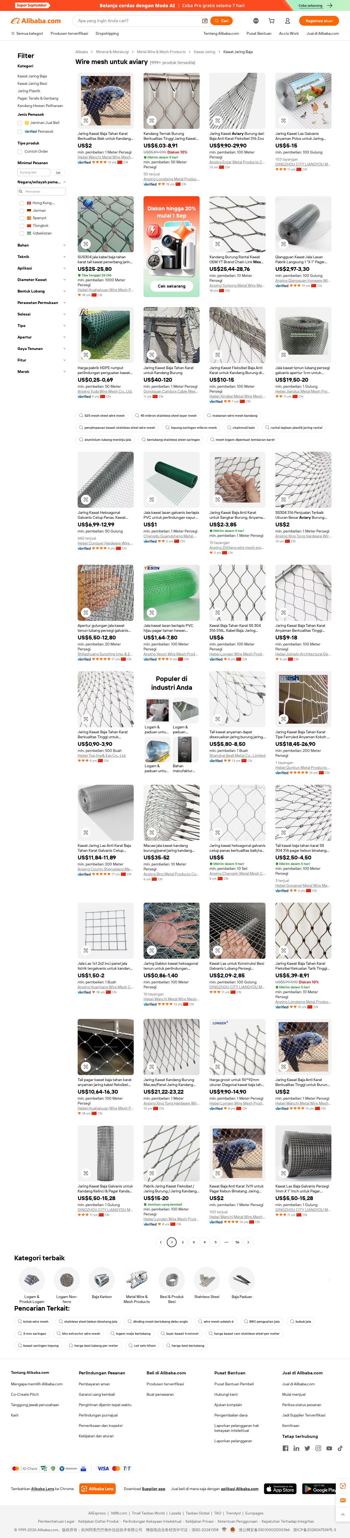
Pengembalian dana (230, 1415)
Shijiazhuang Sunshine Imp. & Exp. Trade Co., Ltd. (106, 654)
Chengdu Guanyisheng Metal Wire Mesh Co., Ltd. (172, 536)
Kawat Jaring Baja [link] (238, 52)
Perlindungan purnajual (98, 1415)
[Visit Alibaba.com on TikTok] (340, 1448)
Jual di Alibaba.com (298, 1384)
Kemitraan (290, 1425)
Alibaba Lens (42, 1489)
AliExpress (97, 1513)
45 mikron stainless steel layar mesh (169, 416)
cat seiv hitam (145, 1346)
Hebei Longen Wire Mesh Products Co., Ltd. (237, 654)
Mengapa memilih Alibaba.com (37, 1384)
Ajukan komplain (228, 1405)
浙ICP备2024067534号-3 (314, 1530)
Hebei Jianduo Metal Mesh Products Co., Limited (303, 391)
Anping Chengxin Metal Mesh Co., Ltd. (237, 873)
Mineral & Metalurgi (112, 52)
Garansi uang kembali (97, 1394)
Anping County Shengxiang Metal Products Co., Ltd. (106, 869)
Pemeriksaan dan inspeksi (100, 1425)
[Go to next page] (248, 1242)
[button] (205, 21)
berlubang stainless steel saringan (173, 440)
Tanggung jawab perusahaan (35, 1405)
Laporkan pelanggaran (233, 1441)
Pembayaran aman (94, 1384)
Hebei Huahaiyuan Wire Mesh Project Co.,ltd (106, 290)
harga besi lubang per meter (96, 1346)
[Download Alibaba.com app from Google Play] (320, 1488)
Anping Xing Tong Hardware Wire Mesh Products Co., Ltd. (303, 536)
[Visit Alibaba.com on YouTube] (329, 1448)
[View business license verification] (224, 1530)
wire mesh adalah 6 (219, 1321)
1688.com (118, 1513)
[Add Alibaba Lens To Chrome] (97, 1488)
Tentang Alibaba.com (30, 1372)
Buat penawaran (160, 1394)
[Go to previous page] (161, 1242)
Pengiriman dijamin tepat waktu (105, 1405)
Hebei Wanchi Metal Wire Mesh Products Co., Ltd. (106, 157)
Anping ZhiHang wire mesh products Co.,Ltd (237, 547)
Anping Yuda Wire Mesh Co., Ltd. (105, 391)
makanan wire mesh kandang (234, 416)
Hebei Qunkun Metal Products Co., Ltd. (303, 767)
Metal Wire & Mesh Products (161, 52)
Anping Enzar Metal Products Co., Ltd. (237, 162)
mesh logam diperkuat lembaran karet (245, 440)
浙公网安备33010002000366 (264, 1530)
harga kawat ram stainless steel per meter (247, 1334)
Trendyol (233, 1513)
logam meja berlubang (133, 1334)
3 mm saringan (34, 1334)
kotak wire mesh (35, 1321)
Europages (254, 1513)
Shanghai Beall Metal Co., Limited (237, 755)
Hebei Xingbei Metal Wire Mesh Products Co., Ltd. (237, 396)
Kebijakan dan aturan (96, 1436)
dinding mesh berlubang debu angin (160, 1321)
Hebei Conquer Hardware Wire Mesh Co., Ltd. (106, 543)
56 (237, 1242)
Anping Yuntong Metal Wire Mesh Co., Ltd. (237, 285)
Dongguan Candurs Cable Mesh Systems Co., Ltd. (172, 391)
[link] (343, 1486)
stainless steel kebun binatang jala (90, 1321)
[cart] (273, 21)
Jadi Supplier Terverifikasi (303, 1415)
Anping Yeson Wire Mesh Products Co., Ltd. (172, 654)
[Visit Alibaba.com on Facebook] (285, 1448)
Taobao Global (197, 1513)
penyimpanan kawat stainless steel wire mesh (119, 428)
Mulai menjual (293, 1394)
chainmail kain (244, 428)
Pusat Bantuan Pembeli (234, 1384)
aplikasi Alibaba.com (239, 1489)
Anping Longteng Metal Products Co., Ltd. (172, 179)
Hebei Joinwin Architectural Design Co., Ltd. (303, 654)
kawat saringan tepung (41, 1346)
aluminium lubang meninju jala (107, 440)
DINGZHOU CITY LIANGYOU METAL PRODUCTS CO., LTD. (303, 164)
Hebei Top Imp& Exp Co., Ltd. (102, 755)
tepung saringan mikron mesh (194, 428)
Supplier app (153, 1489)
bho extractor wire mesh (81, 1334)
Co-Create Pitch (25, 1394)
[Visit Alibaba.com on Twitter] (307, 1448)
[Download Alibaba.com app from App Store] (280, 1488)
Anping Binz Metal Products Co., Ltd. (172, 874)
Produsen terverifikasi (165, 1384)
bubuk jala (303, 1321)
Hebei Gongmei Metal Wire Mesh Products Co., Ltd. (303, 885)
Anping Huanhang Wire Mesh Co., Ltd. (106, 987)
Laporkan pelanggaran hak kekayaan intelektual (236, 1428)
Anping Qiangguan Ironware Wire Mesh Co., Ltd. (303, 280)
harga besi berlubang (188, 1346)
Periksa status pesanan (301, 1405)
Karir (15, 1415)
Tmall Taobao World (148, 1513)
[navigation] (41, 647)
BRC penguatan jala (264, 1321)
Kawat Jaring (204, 52)
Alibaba (81, 52)
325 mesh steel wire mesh (104, 416)
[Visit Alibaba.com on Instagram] (318, 1448)
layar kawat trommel (182, 1334)
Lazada (175, 1513)
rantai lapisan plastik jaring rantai (296, 428)
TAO (217, 1513)
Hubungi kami (226, 1394)
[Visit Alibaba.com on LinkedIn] (296, 1448)
